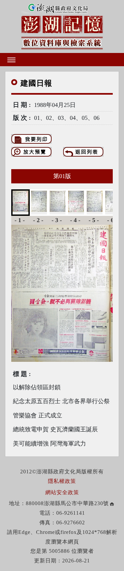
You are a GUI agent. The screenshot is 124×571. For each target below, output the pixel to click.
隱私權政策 (62, 481)
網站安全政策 (62, 492)
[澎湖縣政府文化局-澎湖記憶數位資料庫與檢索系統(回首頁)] (62, 25)
